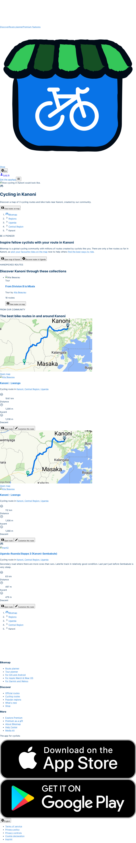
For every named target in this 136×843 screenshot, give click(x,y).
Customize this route (26, 429)
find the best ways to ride (81, 251)
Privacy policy (12, 829)
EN (5, 171)
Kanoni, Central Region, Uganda (32, 389)
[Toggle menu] (18, 179)
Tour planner (11, 671)
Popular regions (13, 699)
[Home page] (68, 12)
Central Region (15, 226)
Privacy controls (13, 833)
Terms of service (13, 826)
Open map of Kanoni (12, 260)
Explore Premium (13, 717)
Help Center (11, 727)
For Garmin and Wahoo (16, 681)
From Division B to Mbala (20, 286)
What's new (11, 702)
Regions (12, 218)
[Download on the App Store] (68, 759)
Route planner (16, 27)
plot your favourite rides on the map (29, 251)
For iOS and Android (15, 675)
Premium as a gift (14, 721)
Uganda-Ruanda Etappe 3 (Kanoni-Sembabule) (28, 553)
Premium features (32, 27)
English (7, 821)
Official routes (12, 693)
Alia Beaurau (20, 292)
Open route (8, 429)
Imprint (8, 839)
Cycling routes (12, 696)
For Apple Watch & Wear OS (19, 678)
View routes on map (12, 209)
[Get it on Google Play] (68, 798)
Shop (7, 706)
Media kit (10, 730)
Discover (4, 27)
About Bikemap (13, 724)
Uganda (12, 222)
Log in (6, 175)
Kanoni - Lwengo (10, 383)
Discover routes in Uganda (35, 260)
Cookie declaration (14, 836)
